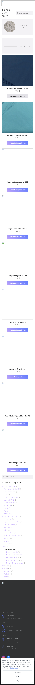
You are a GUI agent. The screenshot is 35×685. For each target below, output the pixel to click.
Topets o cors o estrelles (12, 522)
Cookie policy (14, 668)
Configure (17, 681)
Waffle (6, 577)
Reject (17, 676)
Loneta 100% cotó (9, 503)
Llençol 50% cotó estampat (14, 563)
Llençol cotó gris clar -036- (17, 276)
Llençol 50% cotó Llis (12, 560)
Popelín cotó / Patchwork (10, 516)
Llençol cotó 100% (10, 549)
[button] (17, 143)
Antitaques (7, 505)
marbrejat (7, 527)
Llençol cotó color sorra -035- (17, 182)
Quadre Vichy (6, 514)
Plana (6, 511)
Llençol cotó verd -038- (17, 369)
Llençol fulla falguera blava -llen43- (18, 416)
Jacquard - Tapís (9, 500)
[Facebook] (8, 657)
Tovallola (5, 568)
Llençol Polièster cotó (11, 557)
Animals (6, 541)
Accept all (18, 672)
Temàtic (6, 538)
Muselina (5, 566)
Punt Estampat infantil (11, 489)
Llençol (4, 546)
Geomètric (7, 544)
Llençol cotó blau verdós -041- (17, 135)
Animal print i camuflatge (12, 536)
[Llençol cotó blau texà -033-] (10, 26)
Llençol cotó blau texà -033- (17, 89)
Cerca (31, 476)
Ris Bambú (7, 571)
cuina (5, 530)
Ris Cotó (6, 574)
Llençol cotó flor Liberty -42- (17, 229)
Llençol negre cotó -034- (17, 463)
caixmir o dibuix (9, 533)
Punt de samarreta (8, 486)
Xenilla (6, 494)
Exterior (6, 508)
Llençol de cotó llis (24, 46)
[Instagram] (3, 657)
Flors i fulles (8, 519)
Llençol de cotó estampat (23, 26)
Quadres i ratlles (9, 525)
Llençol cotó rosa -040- (17, 322)
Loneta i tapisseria (8, 492)
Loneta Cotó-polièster (11, 497)
